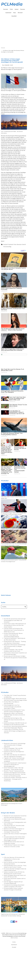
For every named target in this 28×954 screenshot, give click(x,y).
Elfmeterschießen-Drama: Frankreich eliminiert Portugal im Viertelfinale (13, 889)
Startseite (5, 9)
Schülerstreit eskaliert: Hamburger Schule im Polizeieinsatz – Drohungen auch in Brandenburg (15, 779)
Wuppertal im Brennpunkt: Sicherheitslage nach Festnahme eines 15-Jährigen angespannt (14, 646)
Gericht (24, 244)
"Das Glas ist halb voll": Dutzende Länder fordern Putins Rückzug (14, 826)
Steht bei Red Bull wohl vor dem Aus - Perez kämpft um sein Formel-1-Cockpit (15, 866)
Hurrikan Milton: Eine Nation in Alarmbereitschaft (13, 529)
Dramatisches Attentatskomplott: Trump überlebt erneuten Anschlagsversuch (13, 560)
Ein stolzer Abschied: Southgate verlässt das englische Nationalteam (15, 869)
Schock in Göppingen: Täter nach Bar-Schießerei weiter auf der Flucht (13, 650)
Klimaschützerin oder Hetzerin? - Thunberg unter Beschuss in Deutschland (15, 642)
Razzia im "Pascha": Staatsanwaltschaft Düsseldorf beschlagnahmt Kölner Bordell (14, 771)
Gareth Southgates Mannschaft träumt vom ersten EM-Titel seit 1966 (15, 876)
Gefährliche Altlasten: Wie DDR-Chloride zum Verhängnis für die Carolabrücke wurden (15, 723)
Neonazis (19, 244)
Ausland (16, 9)
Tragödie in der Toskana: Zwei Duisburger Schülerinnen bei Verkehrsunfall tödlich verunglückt (14, 759)
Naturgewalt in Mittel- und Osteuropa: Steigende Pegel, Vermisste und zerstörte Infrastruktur (14, 715)
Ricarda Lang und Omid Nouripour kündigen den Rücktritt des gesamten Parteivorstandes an (15, 657)
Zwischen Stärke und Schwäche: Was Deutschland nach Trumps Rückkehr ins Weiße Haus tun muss (14, 630)
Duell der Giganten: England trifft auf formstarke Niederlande (13, 882)
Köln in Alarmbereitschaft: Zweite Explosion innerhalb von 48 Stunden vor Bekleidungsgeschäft (15, 764)
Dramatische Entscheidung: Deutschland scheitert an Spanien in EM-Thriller (14, 885)
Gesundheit (14, 16)
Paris (15, 244)
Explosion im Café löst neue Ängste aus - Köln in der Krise (14, 752)
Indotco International (13, 933)
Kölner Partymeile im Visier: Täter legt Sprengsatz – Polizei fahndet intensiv (13, 768)
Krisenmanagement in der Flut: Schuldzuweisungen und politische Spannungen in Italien (14, 544)
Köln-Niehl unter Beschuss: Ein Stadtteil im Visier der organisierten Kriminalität (15, 755)
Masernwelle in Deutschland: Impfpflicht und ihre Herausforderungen (15, 653)
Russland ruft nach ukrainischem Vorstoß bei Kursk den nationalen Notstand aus (15, 816)
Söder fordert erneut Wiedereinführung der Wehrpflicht (15, 819)
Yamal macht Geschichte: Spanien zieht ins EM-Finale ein (14, 879)
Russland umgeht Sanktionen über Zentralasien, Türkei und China (12, 831)
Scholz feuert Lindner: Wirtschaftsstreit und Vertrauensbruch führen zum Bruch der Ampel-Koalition (15, 625)
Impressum (14, 944)
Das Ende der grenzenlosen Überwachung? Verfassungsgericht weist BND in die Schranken (15, 620)
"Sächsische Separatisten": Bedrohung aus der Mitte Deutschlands (14, 639)
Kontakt (14, 947)
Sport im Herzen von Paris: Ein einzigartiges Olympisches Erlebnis (15, 863)
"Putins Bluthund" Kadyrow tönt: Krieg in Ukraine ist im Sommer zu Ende (14, 845)
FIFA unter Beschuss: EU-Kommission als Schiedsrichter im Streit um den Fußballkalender (14, 859)
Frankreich (10, 244)
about (12, 937)
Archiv (14, 942)
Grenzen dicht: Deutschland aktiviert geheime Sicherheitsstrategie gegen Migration (15, 727)
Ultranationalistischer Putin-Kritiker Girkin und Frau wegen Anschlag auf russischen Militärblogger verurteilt (14, 838)
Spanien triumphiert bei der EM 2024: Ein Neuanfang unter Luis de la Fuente (14, 872)
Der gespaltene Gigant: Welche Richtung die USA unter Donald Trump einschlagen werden (13, 513)
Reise (14, 12)
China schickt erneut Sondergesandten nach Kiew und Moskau (15, 823)
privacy (16, 937)
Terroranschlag (7, 246)
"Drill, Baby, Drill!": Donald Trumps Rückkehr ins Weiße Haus (13, 497)
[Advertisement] (14, 32)
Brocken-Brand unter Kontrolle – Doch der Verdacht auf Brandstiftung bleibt (15, 775)
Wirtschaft (20, 12)
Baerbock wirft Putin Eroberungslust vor (14, 828)
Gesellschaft (8, 12)
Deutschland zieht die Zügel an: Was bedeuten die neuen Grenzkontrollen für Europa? (14, 719)
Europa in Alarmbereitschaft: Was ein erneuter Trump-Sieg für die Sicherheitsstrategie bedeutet (13, 635)
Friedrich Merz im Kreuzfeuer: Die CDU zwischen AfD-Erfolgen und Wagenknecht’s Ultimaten (15, 731)
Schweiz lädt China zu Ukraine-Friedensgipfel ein (15, 834)
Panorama (22, 9)
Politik (11, 9)
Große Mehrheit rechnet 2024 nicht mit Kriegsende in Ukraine (14, 842)
